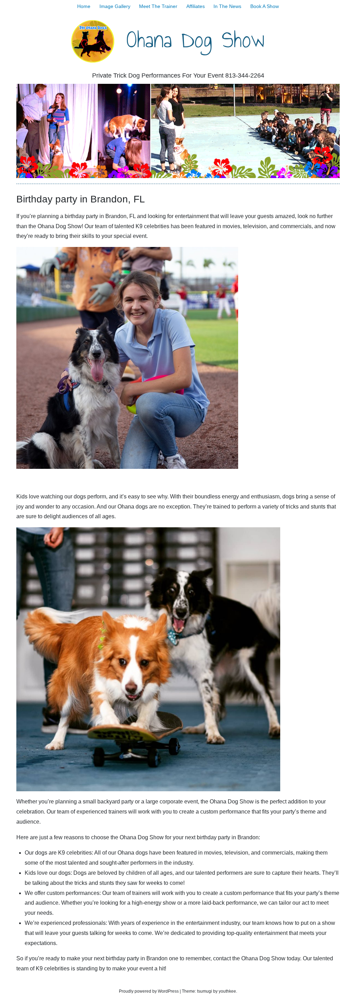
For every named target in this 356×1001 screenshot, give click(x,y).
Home (83, 6)
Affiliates (195, 6)
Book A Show (264, 6)
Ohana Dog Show (196, 39)
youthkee (227, 991)
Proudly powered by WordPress (149, 991)
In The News (227, 6)
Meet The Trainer (158, 6)
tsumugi (204, 991)
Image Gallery (114, 6)
